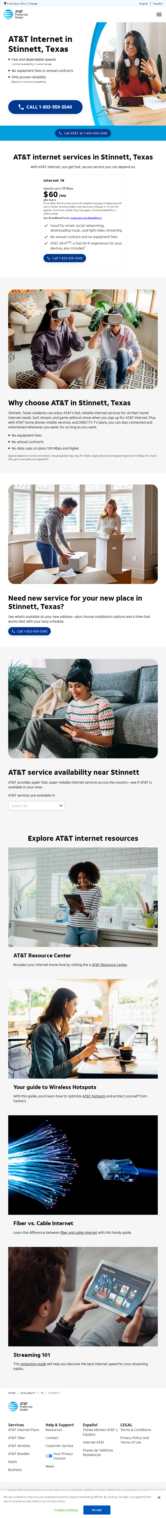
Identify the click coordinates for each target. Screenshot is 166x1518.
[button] (61, 806)
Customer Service (59, 1445)
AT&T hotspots (94, 1096)
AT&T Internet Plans (23, 1429)
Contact (52, 1437)
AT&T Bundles (19, 1453)
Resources (54, 1429)
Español (158, 3)
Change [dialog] (33, 3)
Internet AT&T (94, 1442)
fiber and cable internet (79, 1232)
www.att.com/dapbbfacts (86, 217)
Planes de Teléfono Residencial (98, 1452)
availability (28, 1393)
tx (42, 1393)
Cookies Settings (66, 1510)
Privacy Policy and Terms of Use (134, 1439)
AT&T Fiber (16, 1437)
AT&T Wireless (19, 1445)
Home (12, 1393)
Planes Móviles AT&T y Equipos (100, 1431)
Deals (12, 1461)
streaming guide (33, 1364)
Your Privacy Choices (63, 1455)
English (143, 3)
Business (15, 1469)
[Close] (159, 1497)
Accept (97, 1510)
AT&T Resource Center (109, 964)
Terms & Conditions (135, 1429)
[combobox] (31, 805)
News (50, 1466)
